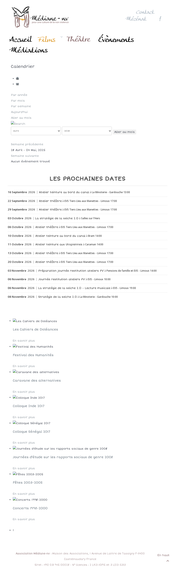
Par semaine (21, 106)
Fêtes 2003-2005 (28, 482)
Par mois (18, 100)
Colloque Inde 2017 (28, 406)
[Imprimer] (18, 78)
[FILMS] (49, 39)
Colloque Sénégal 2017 (31, 432)
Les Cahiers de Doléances (35, 329)
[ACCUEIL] (21, 39)
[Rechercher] (18, 123)
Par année (19, 95)
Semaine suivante (25, 156)
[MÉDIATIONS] (29, 50)
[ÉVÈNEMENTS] (117, 39)
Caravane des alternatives (37, 380)
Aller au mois (21, 118)
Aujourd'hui (19, 112)
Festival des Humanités (33, 355)
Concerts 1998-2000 (30, 508)
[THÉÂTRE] (79, 39)
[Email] (18, 84)
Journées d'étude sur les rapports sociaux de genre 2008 (63, 457)
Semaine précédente (27, 144)
